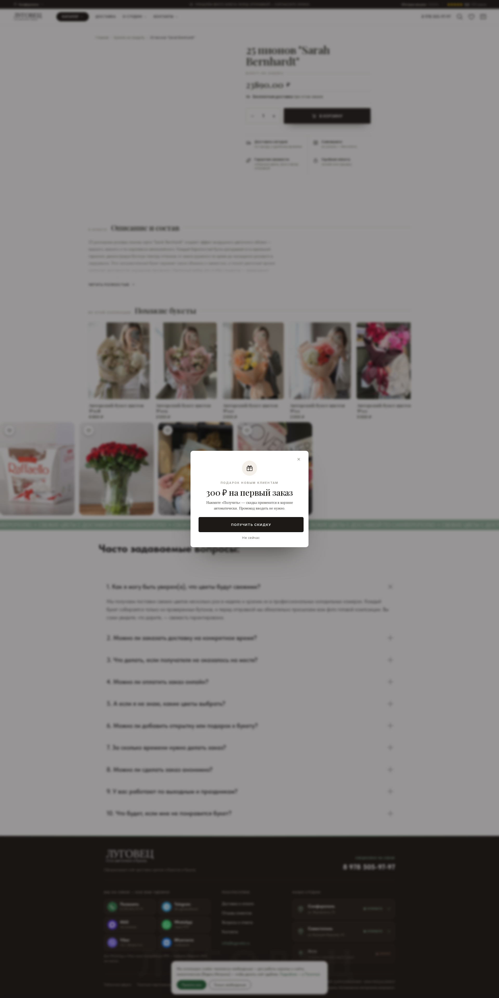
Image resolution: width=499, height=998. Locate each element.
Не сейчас (251, 538)
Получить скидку (251, 525)
